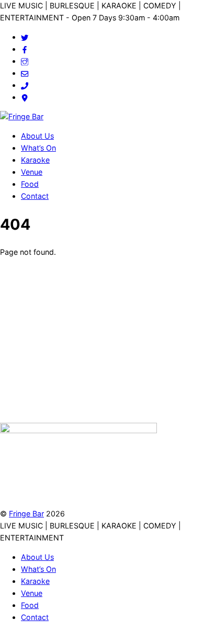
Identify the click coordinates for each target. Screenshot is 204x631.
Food (30, 183)
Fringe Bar (26, 513)
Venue (31, 171)
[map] (24, 97)
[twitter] (24, 36)
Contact (35, 195)
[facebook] (24, 48)
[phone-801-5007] (24, 85)
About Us (37, 135)
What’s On (38, 147)
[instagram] (24, 61)
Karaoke (35, 159)
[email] (24, 73)
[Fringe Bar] (21, 116)
